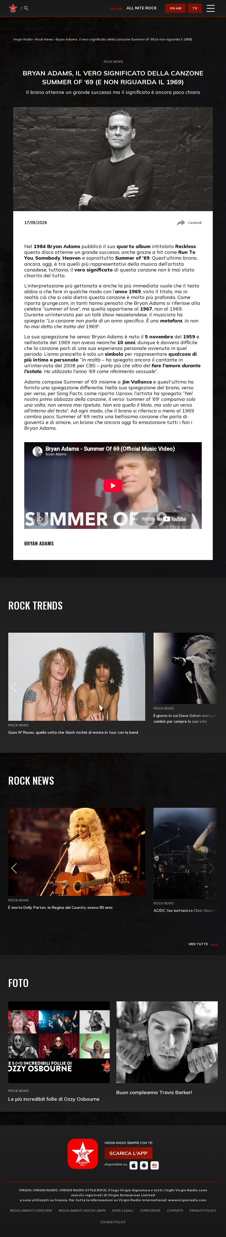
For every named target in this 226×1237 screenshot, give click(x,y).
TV (194, 8)
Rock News (44, 39)
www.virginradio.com (187, 1200)
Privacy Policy (203, 1210)
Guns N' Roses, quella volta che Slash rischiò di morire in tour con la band (73, 732)
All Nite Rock (142, 8)
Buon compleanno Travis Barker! (154, 1092)
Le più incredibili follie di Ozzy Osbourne (53, 1099)
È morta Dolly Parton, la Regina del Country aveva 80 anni (60, 907)
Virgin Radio (23, 39)
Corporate (150, 1210)
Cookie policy (113, 1222)
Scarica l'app (128, 1153)
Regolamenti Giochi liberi (82, 1210)
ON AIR (175, 8)
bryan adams (38, 543)
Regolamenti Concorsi (31, 1210)
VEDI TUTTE (198, 944)
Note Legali (122, 1210)
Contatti (175, 1210)
